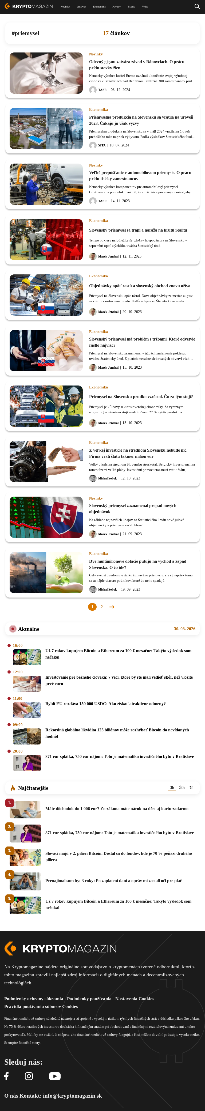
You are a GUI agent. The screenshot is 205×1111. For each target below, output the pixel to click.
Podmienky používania (89, 998)
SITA (102, 145)
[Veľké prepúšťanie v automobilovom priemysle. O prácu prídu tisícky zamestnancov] (46, 184)
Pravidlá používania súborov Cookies (41, 1006)
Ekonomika (98, 110)
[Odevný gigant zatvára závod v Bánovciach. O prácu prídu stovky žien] (46, 73)
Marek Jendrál (108, 256)
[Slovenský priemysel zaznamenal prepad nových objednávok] (46, 517)
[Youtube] (55, 1076)
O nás (11, 1096)
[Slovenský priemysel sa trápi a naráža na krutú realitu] (46, 239)
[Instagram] (29, 1076)
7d (192, 788)
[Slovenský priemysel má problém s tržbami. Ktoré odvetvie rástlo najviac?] (46, 350)
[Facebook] (6, 1076)
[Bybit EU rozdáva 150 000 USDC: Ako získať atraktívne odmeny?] (27, 710)
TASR (102, 90)
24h (182, 788)
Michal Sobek (107, 478)
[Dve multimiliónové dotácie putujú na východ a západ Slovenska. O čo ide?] (46, 572)
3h (172, 788)
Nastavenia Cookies (134, 998)
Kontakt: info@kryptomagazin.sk (60, 1096)
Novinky (96, 54)
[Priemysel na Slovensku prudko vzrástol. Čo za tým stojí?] (46, 406)
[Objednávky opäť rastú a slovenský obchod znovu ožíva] (46, 295)
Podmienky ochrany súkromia (33, 998)
